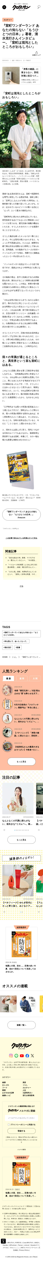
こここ (18, 1247)
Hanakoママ (35, 1245)
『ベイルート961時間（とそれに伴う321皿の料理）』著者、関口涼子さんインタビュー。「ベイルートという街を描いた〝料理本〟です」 (22, 566)
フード (4, 1088)
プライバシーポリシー (30, 1137)
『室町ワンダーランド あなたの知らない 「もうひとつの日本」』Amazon (21, 515)
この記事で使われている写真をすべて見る (21, 538)
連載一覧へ (21, 1025)
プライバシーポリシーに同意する (22, 1124)
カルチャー (8, 20)
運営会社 (29, 1206)
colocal (26, 1245)
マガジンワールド (31, 1247)
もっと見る (21, 762)
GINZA (36, 1242)
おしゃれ (5, 1085)
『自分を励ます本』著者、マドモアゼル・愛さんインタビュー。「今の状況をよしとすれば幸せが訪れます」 (22, 559)
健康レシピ (6, 1095)
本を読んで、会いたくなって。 (16, 641)
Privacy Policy (24, 1250)
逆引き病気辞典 (28, 1095)
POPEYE (18, 1242)
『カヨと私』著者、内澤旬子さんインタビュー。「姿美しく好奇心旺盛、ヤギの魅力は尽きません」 (22, 573)
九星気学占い (28, 1093)
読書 (18, 647)
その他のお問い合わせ (19, 1209)
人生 (24, 1090)
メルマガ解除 (21, 1149)
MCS (23, 1247)
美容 (24, 1082)
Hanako (5, 1245)
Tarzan (20, 1245)
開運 (4, 1090)
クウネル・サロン (8, 1247)
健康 (4, 1082)
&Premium (13, 1245)
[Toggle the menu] (4, 7)
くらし (25, 1085)
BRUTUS (11, 1242)
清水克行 (7, 647)
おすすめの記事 (8, 1093)
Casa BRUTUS (28, 1242)
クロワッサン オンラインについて (13, 1206)
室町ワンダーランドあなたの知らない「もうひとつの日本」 (21, 633)
